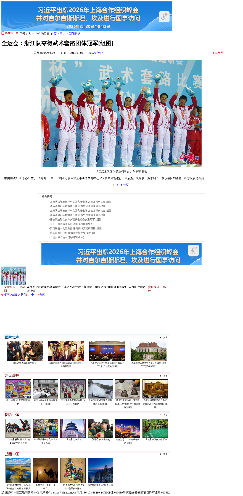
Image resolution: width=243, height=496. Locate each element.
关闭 (42, 294)
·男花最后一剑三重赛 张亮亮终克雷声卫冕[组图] (75, 228)
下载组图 (218, 52)
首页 (54, 33)
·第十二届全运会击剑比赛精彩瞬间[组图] (71, 224)
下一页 (124, 184)
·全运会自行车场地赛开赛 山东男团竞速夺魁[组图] (77, 206)
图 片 (63, 33)
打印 (22, 294)
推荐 (6, 294)
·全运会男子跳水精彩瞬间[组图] (66, 237)
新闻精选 (74, 33)
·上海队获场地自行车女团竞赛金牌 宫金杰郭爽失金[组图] (80, 201)
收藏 (14, 294)
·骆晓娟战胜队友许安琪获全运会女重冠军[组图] (75, 219)
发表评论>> (96, 52)
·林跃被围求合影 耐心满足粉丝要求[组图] (72, 233)
